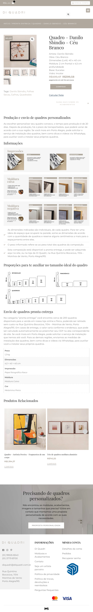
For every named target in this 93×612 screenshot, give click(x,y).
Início (7, 24)
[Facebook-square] (3, 550)
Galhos (15, 94)
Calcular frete (56, 95)
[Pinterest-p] (11, 550)
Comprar (61, 87)
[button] (88, 10)
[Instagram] (7, 550)
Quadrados (26, 94)
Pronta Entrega (21, 24)
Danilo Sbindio (18, 91)
